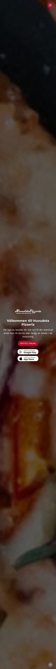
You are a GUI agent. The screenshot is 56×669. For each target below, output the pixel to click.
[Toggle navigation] (50, 5)
